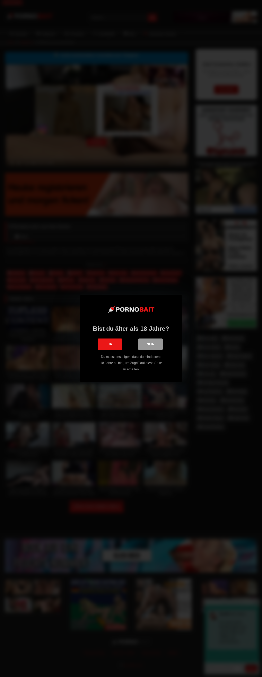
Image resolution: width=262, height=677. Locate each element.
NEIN (151, 344)
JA (110, 344)
